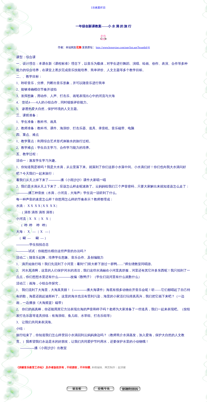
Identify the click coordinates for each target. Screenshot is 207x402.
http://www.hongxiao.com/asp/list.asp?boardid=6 (123, 47)
